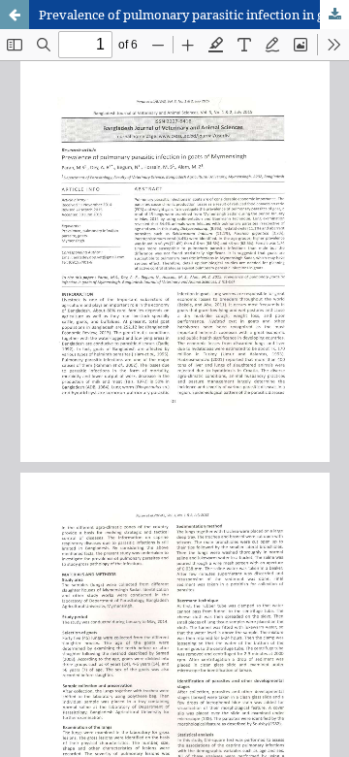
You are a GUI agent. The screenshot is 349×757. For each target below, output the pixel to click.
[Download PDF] (334, 14)
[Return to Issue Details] (14, 14)
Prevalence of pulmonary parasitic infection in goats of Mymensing (194, 14)
